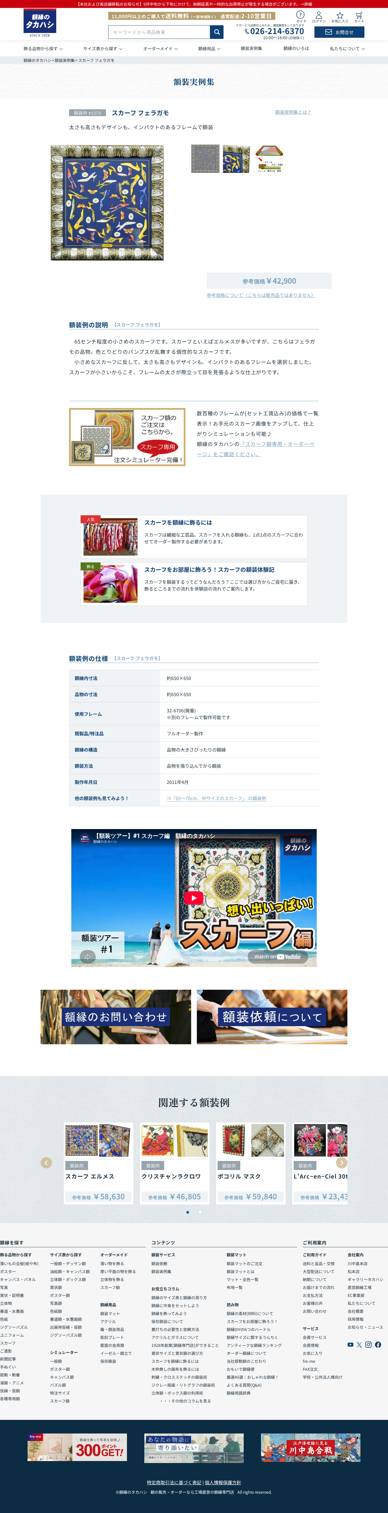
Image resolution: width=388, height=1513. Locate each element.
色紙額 (56, 1311)
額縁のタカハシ (37, 60)
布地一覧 (235, 1287)
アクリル (108, 1321)
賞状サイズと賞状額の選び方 (177, 1353)
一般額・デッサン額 (68, 1263)
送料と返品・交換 (319, 1263)
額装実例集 (65, 60)
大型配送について (319, 1271)
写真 (4, 1287)
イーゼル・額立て (116, 1353)
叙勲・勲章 (10, 1375)
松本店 (354, 1271)
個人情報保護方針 (223, 1482)
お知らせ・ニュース (365, 1327)
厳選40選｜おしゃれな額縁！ (253, 1377)
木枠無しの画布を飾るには (175, 1369)
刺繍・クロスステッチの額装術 (179, 1377)
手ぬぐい (8, 1367)
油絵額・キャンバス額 (70, 1271)
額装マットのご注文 (244, 1263)
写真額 (56, 1303)
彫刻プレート (112, 1337)
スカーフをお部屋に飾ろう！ (252, 1321)
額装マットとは (241, 1271)
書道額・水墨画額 (66, 1319)
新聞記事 (8, 1359)
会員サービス (315, 1337)
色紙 (4, 1319)
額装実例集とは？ (293, 111)
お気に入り (313, 1353)
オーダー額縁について (246, 1353)
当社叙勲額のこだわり (246, 1361)
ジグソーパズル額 (66, 1335)
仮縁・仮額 (10, 1390)
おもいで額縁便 (241, 1369)
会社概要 (356, 1311)
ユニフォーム (12, 1335)
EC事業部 (356, 1295)
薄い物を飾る (112, 1263)
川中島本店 (358, 1263)
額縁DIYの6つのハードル (249, 1329)
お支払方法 (313, 1295)
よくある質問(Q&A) (244, 1385)
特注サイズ (60, 1393)
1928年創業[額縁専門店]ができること (185, 1345)
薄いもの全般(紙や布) (19, 1263)
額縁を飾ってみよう (169, 1313)
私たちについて (362, 1303)
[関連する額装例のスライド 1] (187, 1212)
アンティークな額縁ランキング (254, 1345)
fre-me (309, 1361)
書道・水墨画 (12, 1311)
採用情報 (356, 1319)
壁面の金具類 (112, 1345)
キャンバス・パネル (18, 1279)
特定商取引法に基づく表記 (174, 1482)
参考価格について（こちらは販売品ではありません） (261, 295)
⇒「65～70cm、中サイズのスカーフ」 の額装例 (216, 798)
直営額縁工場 (360, 1287)
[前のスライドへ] (46, 1163)
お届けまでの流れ (319, 1287)
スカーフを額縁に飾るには (175, 1361)
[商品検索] (217, 32)
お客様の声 (313, 1303)
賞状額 (56, 1287)
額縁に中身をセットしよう (175, 1305)
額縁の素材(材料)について (250, 1313)
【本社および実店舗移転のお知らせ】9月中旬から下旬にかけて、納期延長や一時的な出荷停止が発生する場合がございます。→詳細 (194, 4)
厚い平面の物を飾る (118, 1271)
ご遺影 (6, 1351)
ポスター (8, 1271)
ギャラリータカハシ (365, 1279)
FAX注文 (310, 1369)
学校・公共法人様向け (323, 1377)
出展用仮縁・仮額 (66, 1327)
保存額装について (167, 1321)
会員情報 (311, 1345)
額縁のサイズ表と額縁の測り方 (179, 1297)
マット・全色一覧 (242, 1279)
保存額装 (108, 1361)
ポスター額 (60, 1295)
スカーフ (8, 1343)
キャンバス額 (62, 1377)
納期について (315, 1279)
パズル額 (58, 1385)
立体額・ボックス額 (68, 1279)
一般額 (56, 1361)
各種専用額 (10, 1398)
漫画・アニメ (12, 1383)
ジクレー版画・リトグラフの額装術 (183, 1385)
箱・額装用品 (112, 1329)
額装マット (110, 1313)
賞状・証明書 (12, 1295)
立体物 (6, 1303)
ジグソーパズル (14, 1327)
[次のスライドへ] (341, 1163)
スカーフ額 (60, 1401)
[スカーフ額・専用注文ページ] (127, 437)
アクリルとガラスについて (175, 1337)
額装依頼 (159, 1263)
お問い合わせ (315, 1311)
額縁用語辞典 (239, 1393)
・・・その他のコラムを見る (181, 1401)
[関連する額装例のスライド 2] (200, 1212)
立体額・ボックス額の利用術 (177, 1393)
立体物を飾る (112, 1279)
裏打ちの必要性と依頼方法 (175, 1329)
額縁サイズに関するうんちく (252, 1337)
